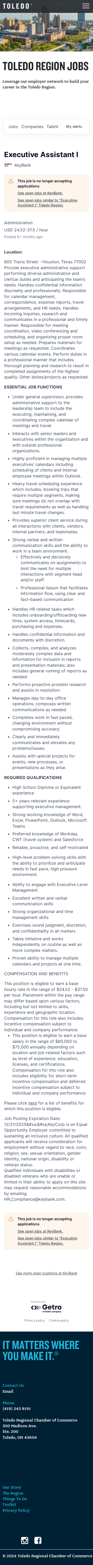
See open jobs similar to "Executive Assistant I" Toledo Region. (47, 202)
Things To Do (15, 1499)
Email (8, 1392)
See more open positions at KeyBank (47, 1273)
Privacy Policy (16, 1511)
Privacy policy (34, 1320)
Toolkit (9, 1505)
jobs (13, 126)
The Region (13, 1493)
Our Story (12, 1488)
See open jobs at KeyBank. (40, 193)
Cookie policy (59, 1320)
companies (32, 126)
